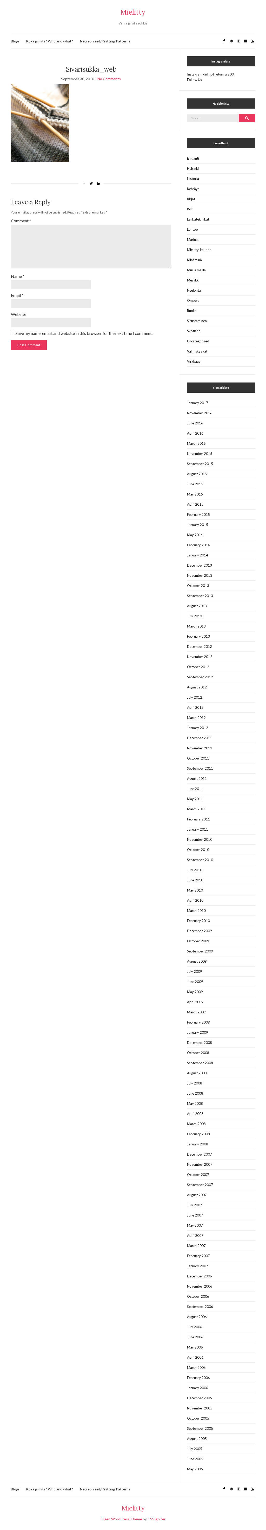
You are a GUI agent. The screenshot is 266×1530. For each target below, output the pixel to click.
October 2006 (198, 1296)
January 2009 (197, 1032)
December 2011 (199, 738)
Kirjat (191, 199)
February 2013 (198, 636)
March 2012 (196, 718)
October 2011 (198, 758)
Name (17, 276)
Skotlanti (194, 331)
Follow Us (194, 80)
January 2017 (197, 403)
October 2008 (198, 1053)
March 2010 (196, 910)
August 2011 (197, 778)
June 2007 (195, 1215)
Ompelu (193, 300)
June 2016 (195, 423)
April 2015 (195, 504)
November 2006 (199, 1286)
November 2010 (199, 839)
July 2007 (194, 1205)
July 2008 (194, 1083)
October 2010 (198, 850)
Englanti (193, 158)
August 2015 (197, 474)
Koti (190, 209)
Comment (21, 220)
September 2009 (200, 951)
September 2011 (200, 768)
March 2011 (196, 809)
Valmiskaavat (197, 351)
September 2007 (200, 1185)
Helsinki (193, 168)
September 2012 (200, 677)
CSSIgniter (156, 1519)
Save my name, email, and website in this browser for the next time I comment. (84, 333)
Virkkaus (193, 361)
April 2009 (195, 1002)
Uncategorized (198, 341)
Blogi (15, 41)
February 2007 (198, 1256)
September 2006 (200, 1307)
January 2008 (197, 1144)
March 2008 (196, 1124)
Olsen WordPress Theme (121, 1519)
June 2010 (195, 880)
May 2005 (195, 1469)
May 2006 (195, 1347)
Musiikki (193, 280)
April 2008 (195, 1114)
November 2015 (199, 454)
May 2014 (195, 535)
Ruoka (192, 311)
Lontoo (192, 229)
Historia (193, 179)
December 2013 (199, 565)
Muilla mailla (196, 270)
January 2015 (197, 525)
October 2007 (198, 1174)
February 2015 (198, 514)
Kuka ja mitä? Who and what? (49, 41)
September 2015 (200, 464)
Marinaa (193, 239)
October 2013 (198, 586)
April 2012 (195, 707)
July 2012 (194, 697)
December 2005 (199, 1398)
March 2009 (196, 1012)
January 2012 (197, 728)
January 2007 (197, 1266)
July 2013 (194, 616)
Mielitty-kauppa (199, 250)
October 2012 (198, 667)
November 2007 (199, 1164)
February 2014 (198, 545)
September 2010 (200, 860)
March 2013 (196, 626)
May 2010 (195, 890)
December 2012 (199, 646)
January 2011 (197, 829)
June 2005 (195, 1459)
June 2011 (195, 789)
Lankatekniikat (198, 219)
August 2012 (197, 687)
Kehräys (193, 189)
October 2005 (198, 1418)
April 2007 (195, 1235)
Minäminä (194, 260)
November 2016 (199, 413)
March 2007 (196, 1246)
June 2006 (195, 1337)
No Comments (109, 79)
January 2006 (197, 1388)
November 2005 (199, 1408)
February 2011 (198, 819)
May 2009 (195, 992)
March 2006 (196, 1367)
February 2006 (198, 1378)
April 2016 (195, 433)
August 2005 (197, 1439)
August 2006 (197, 1317)
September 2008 (200, 1063)
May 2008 (195, 1103)
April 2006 (195, 1357)
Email (17, 295)
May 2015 (195, 494)
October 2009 (198, 941)
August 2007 (197, 1195)
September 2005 (200, 1428)
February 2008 (198, 1134)
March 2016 (196, 443)
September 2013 (200, 596)
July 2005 (194, 1449)
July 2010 (194, 870)
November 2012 (199, 657)
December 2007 (199, 1154)
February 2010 (198, 921)
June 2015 (195, 484)
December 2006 (199, 1276)
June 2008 (195, 1093)
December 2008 (199, 1042)
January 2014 (197, 555)
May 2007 (195, 1225)
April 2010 (195, 900)
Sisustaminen (197, 321)
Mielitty (133, 12)
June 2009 (195, 982)
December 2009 (199, 931)
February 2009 (198, 1022)
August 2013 (197, 606)
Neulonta (194, 290)
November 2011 (199, 748)
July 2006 (194, 1327)
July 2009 (194, 971)
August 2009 (197, 961)
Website (18, 314)
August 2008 (197, 1073)
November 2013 (199, 575)
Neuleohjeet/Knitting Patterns (105, 41)
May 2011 (195, 799)
